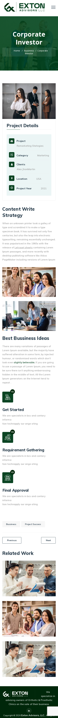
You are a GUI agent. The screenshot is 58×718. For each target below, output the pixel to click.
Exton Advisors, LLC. (33, 715)
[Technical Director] (49, 647)
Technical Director (29, 657)
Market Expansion (29, 576)
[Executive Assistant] (49, 607)
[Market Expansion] (49, 567)
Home (16, 50)
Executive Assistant (29, 616)
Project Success (33, 524)
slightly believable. (24, 362)
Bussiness (11, 524)
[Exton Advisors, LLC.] (25, 7)
